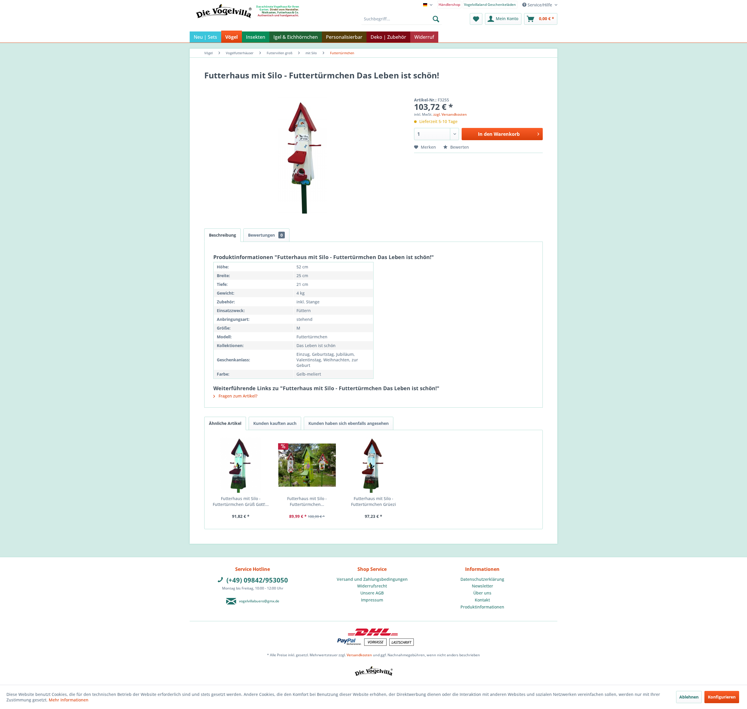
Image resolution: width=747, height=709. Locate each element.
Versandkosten (359, 654)
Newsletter (482, 586)
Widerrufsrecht (372, 586)
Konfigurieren (722, 697)
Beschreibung (222, 235)
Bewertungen (265, 235)
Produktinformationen (482, 607)
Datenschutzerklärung (482, 579)
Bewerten (459, 147)
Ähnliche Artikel (225, 423)
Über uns (482, 593)
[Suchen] (436, 19)
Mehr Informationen (68, 700)
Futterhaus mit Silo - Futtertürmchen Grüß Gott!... (241, 501)
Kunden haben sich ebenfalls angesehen (348, 423)
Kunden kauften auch (274, 423)
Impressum (372, 600)
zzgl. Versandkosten (450, 114)
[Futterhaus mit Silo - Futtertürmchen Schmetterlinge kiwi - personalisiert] (307, 465)
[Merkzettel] (476, 19)
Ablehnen (689, 697)
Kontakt (482, 600)
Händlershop (449, 4)
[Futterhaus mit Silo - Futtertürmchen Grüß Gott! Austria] (241, 465)
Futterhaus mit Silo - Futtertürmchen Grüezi (373, 501)
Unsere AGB (372, 593)
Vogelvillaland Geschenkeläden (490, 4)
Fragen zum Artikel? (237, 396)
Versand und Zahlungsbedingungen (372, 579)
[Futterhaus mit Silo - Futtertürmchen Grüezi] (373, 465)
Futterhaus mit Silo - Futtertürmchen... (307, 501)
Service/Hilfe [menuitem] (539, 5)
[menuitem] (449, 4)
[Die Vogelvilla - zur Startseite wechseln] (223, 23)
